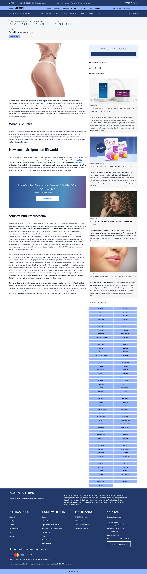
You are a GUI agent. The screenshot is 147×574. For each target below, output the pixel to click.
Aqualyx (125, 312)
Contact (83, 13)
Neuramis (101, 405)
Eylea (100, 362)
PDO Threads (101, 416)
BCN (101, 315)
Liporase (100, 391)
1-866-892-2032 (26, 3)
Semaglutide (125, 456)
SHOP (34, 13)
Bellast (125, 315)
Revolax (100, 449)
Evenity (101, 359)
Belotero (101, 319)
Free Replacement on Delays (83, 8)
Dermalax (101, 341)
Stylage (125, 463)
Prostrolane (101, 434)
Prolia (125, 431)
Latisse (101, 387)
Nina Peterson (13, 30)
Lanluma (125, 384)
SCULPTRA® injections (82, 525)
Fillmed (101, 366)
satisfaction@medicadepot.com (117, 525)
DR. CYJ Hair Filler (125, 341)
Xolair (101, 485)
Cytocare (101, 333)
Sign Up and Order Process (50, 525)
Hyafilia (100, 373)
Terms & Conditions (48, 540)
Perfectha (125, 416)
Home (11, 21)
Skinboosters (125, 460)
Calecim (100, 326)
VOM (101, 478)
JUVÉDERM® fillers (81, 517)
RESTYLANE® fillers (81, 521)
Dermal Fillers (125, 337)
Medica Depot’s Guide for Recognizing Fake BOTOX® (111, 166)
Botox (101, 323)
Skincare (101, 463)
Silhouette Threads (101, 460)
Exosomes (125, 359)
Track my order (131, 3)
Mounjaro (125, 398)
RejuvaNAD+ (100, 441)
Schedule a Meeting (118, 544)
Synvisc (101, 470)
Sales (56, 13)
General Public (21, 21)
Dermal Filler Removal (101, 337)
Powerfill (101, 427)
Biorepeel (125, 319)
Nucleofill (125, 405)
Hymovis (100, 377)
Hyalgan (125, 373)
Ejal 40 (101, 348)
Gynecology (125, 366)
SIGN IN (113, 54)
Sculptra (79, 160)
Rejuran (125, 438)
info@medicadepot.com (39, 3)
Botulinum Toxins (125, 323)
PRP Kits (125, 434)
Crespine (125, 330)
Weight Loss (100, 481)
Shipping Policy (46, 532)
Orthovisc (101, 413)
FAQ (43, 536)
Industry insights (125, 377)
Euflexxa (125, 355)
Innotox (100, 380)
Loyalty (64, 13)
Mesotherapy (125, 395)
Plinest (101, 423)
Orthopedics (125, 409)
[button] (135, 13)
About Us (92, 13)
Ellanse (125, 348)
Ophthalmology (101, 409)
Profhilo (101, 431)
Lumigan (100, 395)
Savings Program (45, 13)
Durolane (101, 344)
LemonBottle (125, 387)
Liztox (125, 391)
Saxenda (125, 452)
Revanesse (101, 445)
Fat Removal (125, 362)
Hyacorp (125, 369)
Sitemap (12, 536)
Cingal (101, 330)
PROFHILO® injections (82, 528)
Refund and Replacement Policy (52, 528)
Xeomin (125, 481)
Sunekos (100, 467)
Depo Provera (125, 333)
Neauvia (125, 402)
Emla (100, 351)
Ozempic (125, 413)
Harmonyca (100, 369)
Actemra (101, 308)
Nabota (101, 402)
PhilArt (101, 420)
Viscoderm (125, 474)
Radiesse (100, 438)
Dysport (125, 344)
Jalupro (125, 380)
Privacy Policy (46, 521)
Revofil (125, 445)
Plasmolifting (125, 420)
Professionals (125, 427)
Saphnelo (101, 452)
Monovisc (101, 398)
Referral (73, 13)
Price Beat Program (15, 528)
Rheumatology (125, 449)
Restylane (125, 441)
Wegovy (125, 478)
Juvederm (101, 384)
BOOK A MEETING (47, 198)
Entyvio (125, 351)
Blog (100, 13)
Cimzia (125, 326)
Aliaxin (125, 308)
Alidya (101, 312)
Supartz (125, 467)
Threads (100, 474)
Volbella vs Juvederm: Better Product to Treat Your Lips (113, 277)
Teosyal (125, 470)
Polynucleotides (125, 423)
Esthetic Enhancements (101, 355)
